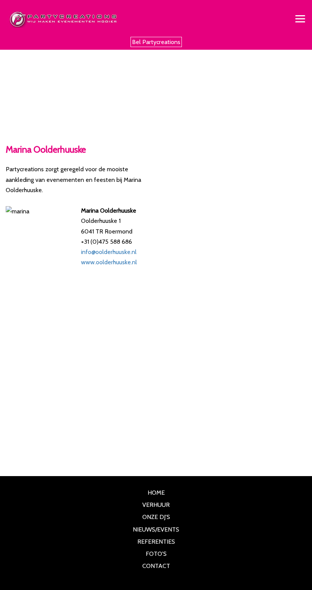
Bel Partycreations (156, 42)
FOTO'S (156, 553)
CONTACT (156, 565)
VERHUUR (156, 504)
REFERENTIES (156, 541)
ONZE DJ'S (156, 517)
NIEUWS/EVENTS (156, 529)
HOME (156, 492)
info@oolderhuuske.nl (109, 252)
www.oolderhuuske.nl (109, 262)
